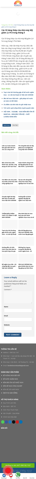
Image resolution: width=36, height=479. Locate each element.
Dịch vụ (29, 470)
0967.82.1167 (14, 352)
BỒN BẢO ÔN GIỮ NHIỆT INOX (13, 382)
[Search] (2, 3)
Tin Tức (11, 25)
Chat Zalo (32, 478)
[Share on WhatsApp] (2, 422)
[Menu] (33, 3)
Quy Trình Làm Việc (9, 403)
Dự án (29, 472)
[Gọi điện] (18, 475)
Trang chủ (4, 25)
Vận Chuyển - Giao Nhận (11, 413)
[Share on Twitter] (10, 422)
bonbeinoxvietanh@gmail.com (18, 365)
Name (6, 307)
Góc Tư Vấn (22, 472)
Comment (8, 289)
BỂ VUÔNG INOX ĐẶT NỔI (11, 375)
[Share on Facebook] (6, 422)
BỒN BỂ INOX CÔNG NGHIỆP (12, 386)
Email (6, 316)
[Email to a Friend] (13, 422)
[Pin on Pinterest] (17, 422)
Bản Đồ (25, 478)
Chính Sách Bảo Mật (10, 417)
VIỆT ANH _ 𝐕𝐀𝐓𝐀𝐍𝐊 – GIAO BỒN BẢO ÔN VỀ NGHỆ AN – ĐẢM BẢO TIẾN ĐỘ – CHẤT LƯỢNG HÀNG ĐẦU (19, 114)
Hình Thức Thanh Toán (10, 410)
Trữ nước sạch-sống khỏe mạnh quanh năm (19, 108)
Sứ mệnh (23, 470)
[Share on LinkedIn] (20, 422)
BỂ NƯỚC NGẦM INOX (10, 379)
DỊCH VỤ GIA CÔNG (10, 393)
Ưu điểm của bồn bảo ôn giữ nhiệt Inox (17, 104)
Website (7, 325)
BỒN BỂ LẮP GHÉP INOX (11, 389)
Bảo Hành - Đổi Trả (9, 406)
